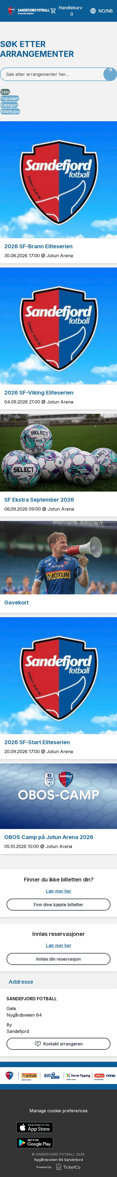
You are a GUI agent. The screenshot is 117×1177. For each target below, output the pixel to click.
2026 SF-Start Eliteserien (37, 742)
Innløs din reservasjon (58, 959)
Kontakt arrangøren (63, 1043)
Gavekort (16, 602)
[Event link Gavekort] (58, 557)
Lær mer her (58, 891)
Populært (9, 98)
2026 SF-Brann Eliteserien (38, 246)
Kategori (9, 105)
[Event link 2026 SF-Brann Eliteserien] (58, 179)
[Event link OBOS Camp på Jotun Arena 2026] (58, 796)
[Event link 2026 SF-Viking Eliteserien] (58, 326)
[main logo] (29, 11)
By (9, 1024)
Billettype (10, 111)
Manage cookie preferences (58, 1110)
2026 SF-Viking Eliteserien (38, 392)
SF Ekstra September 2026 (39, 499)
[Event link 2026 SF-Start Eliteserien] (58, 675)
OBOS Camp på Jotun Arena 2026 (48, 837)
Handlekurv (70, 11)
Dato (5, 92)
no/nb (105, 11)
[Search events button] (110, 74)
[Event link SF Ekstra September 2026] (58, 453)
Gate (11, 1008)
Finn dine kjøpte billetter (58, 904)
